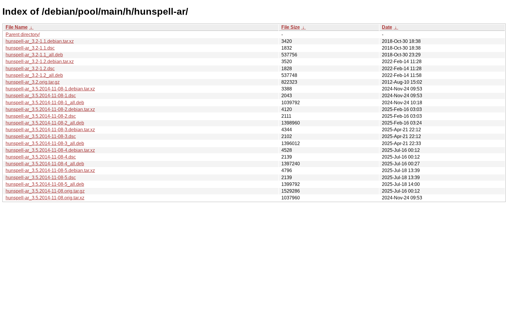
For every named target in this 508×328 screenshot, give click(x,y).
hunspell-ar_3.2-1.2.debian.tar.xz (40, 61)
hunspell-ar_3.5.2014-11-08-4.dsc (41, 156)
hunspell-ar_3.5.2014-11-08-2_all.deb (45, 122)
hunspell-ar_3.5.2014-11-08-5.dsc (41, 177)
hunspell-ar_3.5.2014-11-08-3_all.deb (45, 143)
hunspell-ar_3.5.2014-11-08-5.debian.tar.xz (50, 170)
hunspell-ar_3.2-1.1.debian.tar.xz (40, 41)
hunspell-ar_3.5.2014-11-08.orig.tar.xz (45, 197)
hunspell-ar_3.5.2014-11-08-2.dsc (41, 116)
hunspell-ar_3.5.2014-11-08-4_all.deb (45, 163)
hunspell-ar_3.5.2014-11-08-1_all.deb (45, 102)
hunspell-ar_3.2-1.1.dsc (30, 48)
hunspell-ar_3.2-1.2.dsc (30, 68)
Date (387, 27)
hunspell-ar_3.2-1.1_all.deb (34, 54)
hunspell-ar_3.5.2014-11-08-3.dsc (41, 136)
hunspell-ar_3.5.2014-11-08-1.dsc (41, 95)
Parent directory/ (23, 34)
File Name (17, 27)
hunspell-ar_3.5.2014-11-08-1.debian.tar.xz (50, 88)
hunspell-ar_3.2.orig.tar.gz (33, 82)
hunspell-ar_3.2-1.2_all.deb (34, 75)
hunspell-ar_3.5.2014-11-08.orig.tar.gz (45, 191)
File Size (290, 27)
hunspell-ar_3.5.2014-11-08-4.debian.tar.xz (50, 150)
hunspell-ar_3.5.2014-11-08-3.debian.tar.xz (50, 129)
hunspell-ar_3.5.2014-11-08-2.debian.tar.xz (50, 109)
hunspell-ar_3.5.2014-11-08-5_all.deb (45, 184)
